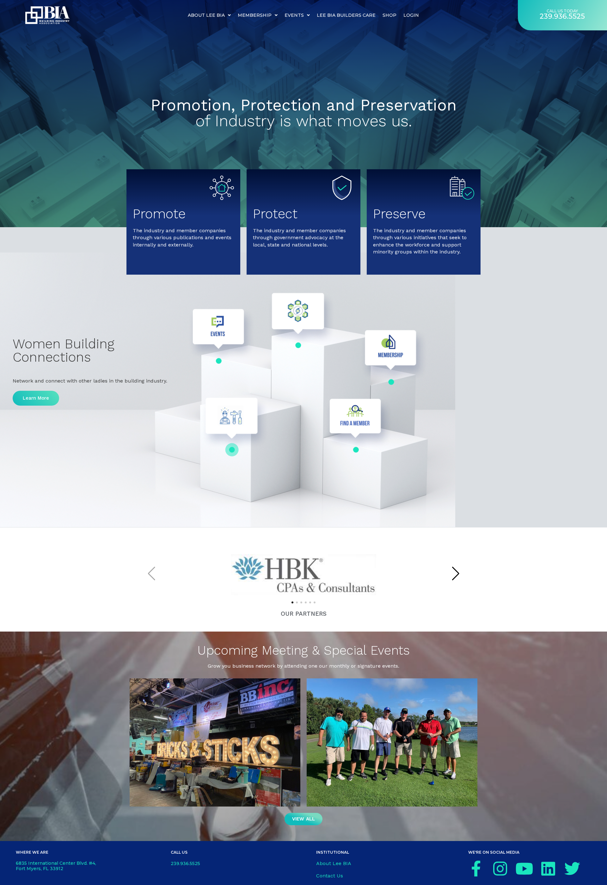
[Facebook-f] (476, 868)
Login (411, 15)
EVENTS (294, 15)
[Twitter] (572, 868)
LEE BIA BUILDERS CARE (346, 15)
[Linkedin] (548, 868)
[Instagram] (500, 868)
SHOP (389, 15)
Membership (255, 15)
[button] (292, 602)
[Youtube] (524, 868)
